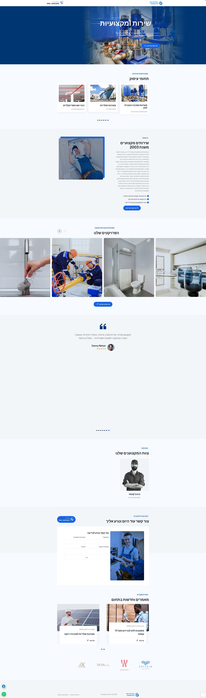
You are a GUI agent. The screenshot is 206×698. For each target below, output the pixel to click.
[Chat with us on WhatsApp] (4, 694)
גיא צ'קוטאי (134, 494)
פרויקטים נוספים (104, 304)
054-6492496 (53, 3)
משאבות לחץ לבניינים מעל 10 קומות (129, 632)
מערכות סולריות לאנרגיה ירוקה (79, 633)
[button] (59, 231)
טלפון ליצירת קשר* (104, 547)
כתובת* (83, 547)
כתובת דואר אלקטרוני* (79, 537)
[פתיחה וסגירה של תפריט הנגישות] (4, 686)
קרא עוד (141, 640)
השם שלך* (106, 537)
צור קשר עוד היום (152, 46)
